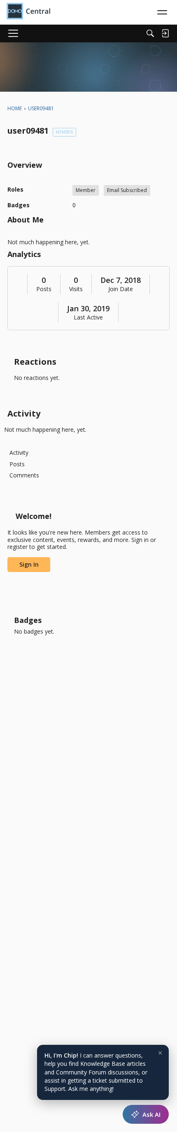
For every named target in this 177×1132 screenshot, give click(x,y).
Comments (24, 475)
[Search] (150, 33)
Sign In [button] (29, 564)
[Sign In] (165, 33)
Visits (76, 289)
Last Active (88, 317)
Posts (43, 289)
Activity (18, 452)
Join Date (120, 289)
